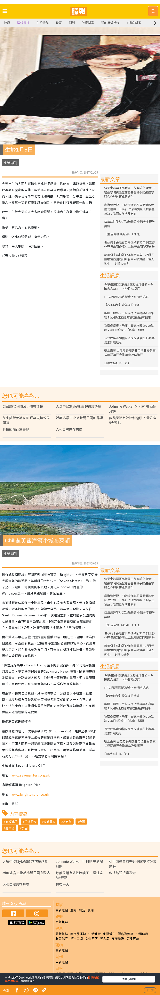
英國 (25, 828)
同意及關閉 (129, 979)
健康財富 (88, 22)
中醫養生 (109, 933)
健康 (7, 22)
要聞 (73, 910)
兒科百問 (76, 938)
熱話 (82, 910)
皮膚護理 (118, 938)
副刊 (72, 22)
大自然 (67, 821)
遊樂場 (9, 828)
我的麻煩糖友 (110, 22)
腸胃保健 (61, 938)
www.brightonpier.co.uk (30, 794)
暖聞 (90, 910)
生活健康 (94, 933)
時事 (59, 22)
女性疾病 (91, 938)
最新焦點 (61, 910)
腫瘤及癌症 (125, 933)
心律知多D (134, 22)
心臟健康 (142, 933)
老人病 (104, 938)
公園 (82, 821)
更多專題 (132, 938)
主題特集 (42, 22)
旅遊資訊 (11, 821)
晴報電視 (23, 22)
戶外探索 (30, 821)
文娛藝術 (49, 821)
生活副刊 (10, 162)
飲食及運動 (78, 933)
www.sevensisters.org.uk (31, 775)
